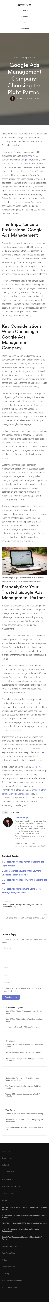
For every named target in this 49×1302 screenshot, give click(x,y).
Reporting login (8, 1158)
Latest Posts (14, 812)
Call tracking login (9, 1165)
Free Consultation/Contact (12, 1280)
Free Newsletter (8, 1172)
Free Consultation (24, 28)
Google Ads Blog (8, 1267)
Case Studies (24, 16)
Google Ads (31, 58)
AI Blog (4, 1260)
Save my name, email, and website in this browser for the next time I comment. (25, 989)
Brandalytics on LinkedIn (11, 1287)
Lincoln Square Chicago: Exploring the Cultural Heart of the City (22, 905)
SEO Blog (5, 1274)
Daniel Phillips (21, 98)
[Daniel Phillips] (8, 822)
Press (24, 22)
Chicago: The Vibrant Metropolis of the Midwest (26, 918)
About (5, 812)
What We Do (24, 10)
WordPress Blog (8, 1253)
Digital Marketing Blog (10, 1246)
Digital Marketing (20, 58)
